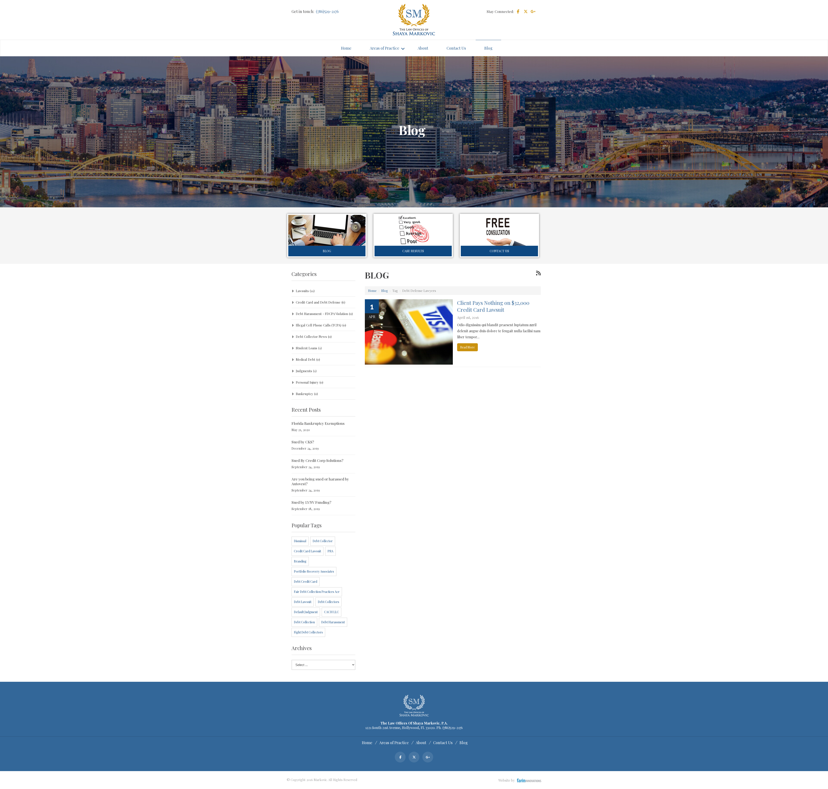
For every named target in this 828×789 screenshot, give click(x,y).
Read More (467, 347)
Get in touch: (303, 11)
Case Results (413, 251)
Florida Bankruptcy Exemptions (318, 423)
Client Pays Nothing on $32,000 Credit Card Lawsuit (493, 306)
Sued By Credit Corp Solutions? (317, 460)
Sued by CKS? (303, 441)
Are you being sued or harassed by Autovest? (320, 481)
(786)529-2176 (327, 11)
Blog (327, 251)
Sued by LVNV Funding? (311, 502)
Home (372, 290)
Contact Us (499, 251)
